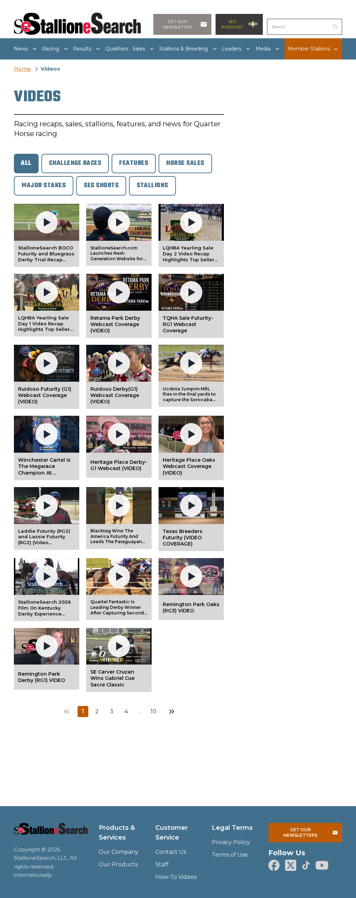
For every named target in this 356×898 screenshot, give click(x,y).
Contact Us (170, 852)
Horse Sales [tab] (185, 163)
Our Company (118, 852)
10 (153, 711)
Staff (162, 864)
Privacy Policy (231, 842)
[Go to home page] (51, 833)
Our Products (118, 864)
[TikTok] (306, 865)
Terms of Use (230, 854)
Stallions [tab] (152, 186)
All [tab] (26, 163)
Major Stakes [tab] (44, 186)
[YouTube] (322, 865)
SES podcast (232, 24)
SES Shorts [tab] (101, 186)
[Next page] (171, 711)
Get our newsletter (177, 24)
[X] (290, 865)
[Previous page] (66, 711)
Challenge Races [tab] (75, 163)
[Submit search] (335, 27)
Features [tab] (133, 163)
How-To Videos (175, 877)
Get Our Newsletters (300, 832)
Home (22, 68)
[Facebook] (274, 865)
